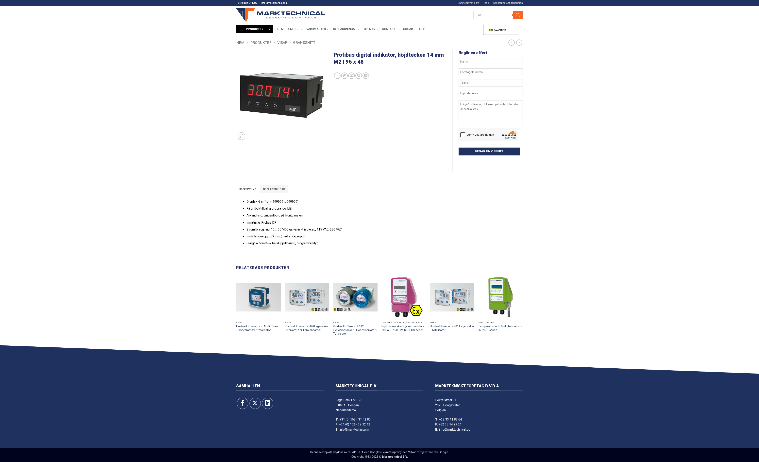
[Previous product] (519, 43)
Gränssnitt (304, 42)
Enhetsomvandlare (468, 2)
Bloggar (406, 29)
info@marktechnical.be (454, 429)
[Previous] (236, 309)
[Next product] (511, 43)
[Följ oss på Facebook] (242, 403)
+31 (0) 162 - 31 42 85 (355, 419)
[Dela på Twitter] (344, 75)
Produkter (261, 42)
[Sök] (518, 15)
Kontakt (388, 29)
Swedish (499, 30)
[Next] (523, 309)
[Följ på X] (255, 403)
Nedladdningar (345, 29)
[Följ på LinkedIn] (267, 403)
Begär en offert (489, 151)
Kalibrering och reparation (508, 2)
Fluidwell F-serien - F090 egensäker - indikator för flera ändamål (307, 328)
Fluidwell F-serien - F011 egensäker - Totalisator (452, 328)
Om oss (293, 29)
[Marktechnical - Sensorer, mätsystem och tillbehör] (280, 15)
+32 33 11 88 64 (450, 419)
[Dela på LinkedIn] (366, 75)
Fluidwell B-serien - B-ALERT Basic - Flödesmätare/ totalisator (257, 328)
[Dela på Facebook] (337, 75)
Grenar (369, 29)
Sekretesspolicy (391, 452)
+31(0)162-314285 (246, 2)
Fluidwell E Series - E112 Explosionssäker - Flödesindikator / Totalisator (355, 330)
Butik (421, 29)
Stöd (486, 2)
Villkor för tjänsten (420, 452)
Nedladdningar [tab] (274, 189)
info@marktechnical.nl (274, 2)
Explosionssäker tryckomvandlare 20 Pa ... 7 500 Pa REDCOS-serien (402, 328)
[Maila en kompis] (351, 75)
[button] (254, 29)
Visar (282, 42)
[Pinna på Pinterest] (358, 75)
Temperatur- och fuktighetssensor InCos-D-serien (500, 328)
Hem (280, 29)
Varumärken (316, 29)
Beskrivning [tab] (247, 189)
